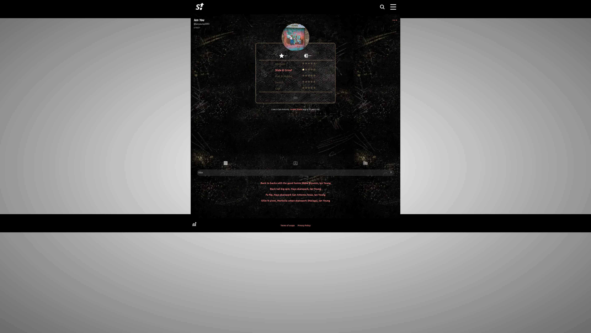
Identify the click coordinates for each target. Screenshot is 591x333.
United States (296, 109)
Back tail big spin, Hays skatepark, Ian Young (295, 188)
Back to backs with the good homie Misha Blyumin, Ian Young (296, 183)
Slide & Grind (283, 70)
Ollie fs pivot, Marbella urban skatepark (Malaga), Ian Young (295, 200)
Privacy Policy (304, 225)
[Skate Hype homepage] (199, 11)
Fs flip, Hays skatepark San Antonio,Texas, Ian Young (295, 194)
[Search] (382, 6)
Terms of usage (288, 225)
